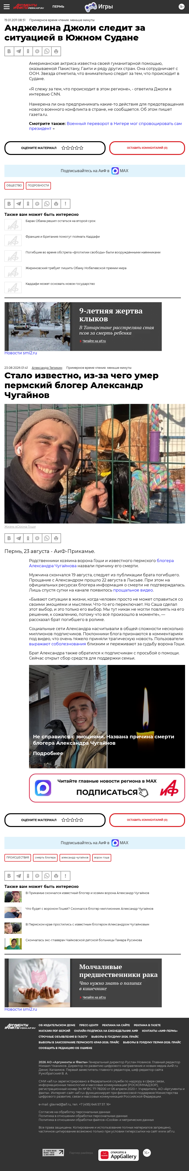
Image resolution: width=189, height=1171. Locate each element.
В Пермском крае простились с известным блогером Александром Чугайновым (87, 924)
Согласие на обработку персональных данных (74, 1112)
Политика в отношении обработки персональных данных (83, 1116)
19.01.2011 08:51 (14, 20)
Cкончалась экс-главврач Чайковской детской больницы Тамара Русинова (84, 940)
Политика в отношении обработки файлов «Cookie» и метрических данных (96, 1120)
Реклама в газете (147, 1025)
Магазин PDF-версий (54, 1031)
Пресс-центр (88, 1025)
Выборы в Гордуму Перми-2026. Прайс (152, 1042)
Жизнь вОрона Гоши (20, 526)
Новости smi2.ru (20, 353)
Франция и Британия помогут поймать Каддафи (63, 236)
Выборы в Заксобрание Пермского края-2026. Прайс (79, 1042)
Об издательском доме (57, 1025)
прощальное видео (133, 590)
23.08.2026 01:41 (16, 368)
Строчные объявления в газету (63, 1036)
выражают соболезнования (57, 644)
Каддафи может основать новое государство (60, 284)
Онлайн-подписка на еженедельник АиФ (106, 1031)
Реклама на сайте (116, 1025)
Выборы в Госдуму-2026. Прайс (115, 1036)
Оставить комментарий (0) (147, 148)
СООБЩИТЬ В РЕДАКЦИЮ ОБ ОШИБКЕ (65, 1048)
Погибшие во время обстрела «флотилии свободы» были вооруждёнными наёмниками (93, 252)
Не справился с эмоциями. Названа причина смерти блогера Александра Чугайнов (103, 740)
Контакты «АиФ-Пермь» (160, 1031)
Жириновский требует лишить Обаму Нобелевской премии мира (76, 268)
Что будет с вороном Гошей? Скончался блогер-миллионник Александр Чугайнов (89, 908)
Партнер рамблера (81, 1152)
